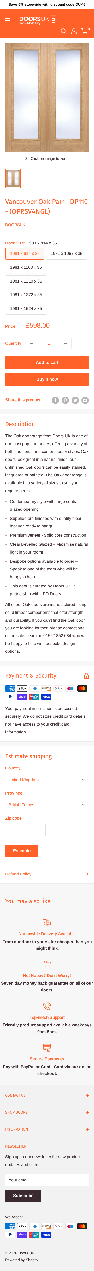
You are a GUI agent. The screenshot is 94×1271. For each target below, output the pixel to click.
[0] (84, 31)
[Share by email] (85, 400)
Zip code (13, 818)
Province (13, 793)
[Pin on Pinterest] (65, 400)
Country (13, 768)
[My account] (74, 31)
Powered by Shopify (21, 1260)
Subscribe (23, 1195)
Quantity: (14, 343)
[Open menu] (7, 20)
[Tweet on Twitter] (75, 400)
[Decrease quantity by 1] (31, 343)
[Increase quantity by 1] (65, 343)
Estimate (22, 850)
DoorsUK (15, 224)
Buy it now (47, 379)
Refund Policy (18, 874)
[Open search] (64, 31)
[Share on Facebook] (55, 400)
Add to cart (47, 362)
